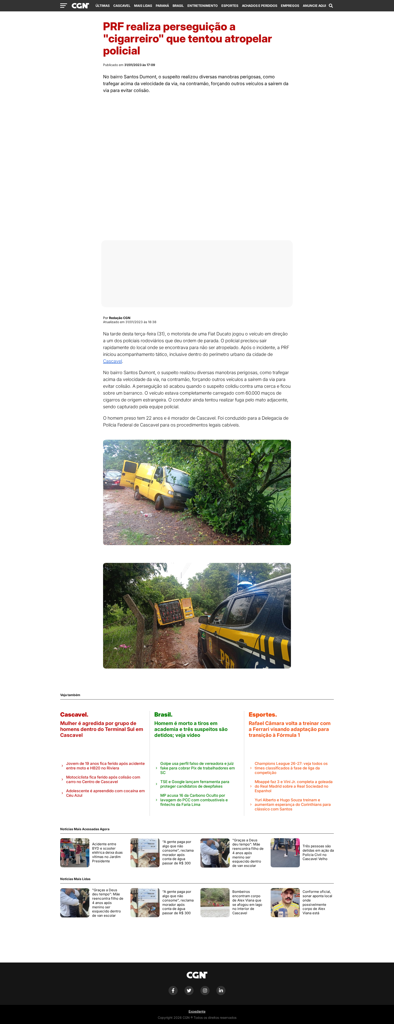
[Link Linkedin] (221, 994)
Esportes (229, 6)
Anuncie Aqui (314, 6)
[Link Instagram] (205, 994)
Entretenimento (202, 6)
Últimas (103, 6)
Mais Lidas (143, 6)
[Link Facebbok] (173, 994)
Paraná (162, 6)
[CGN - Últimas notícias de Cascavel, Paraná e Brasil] (80, 6)
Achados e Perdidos (259, 6)
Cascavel (121, 6)
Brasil (178, 6)
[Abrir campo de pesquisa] (331, 5)
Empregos (290, 6)
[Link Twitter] (189, 994)
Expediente (197, 1011)
